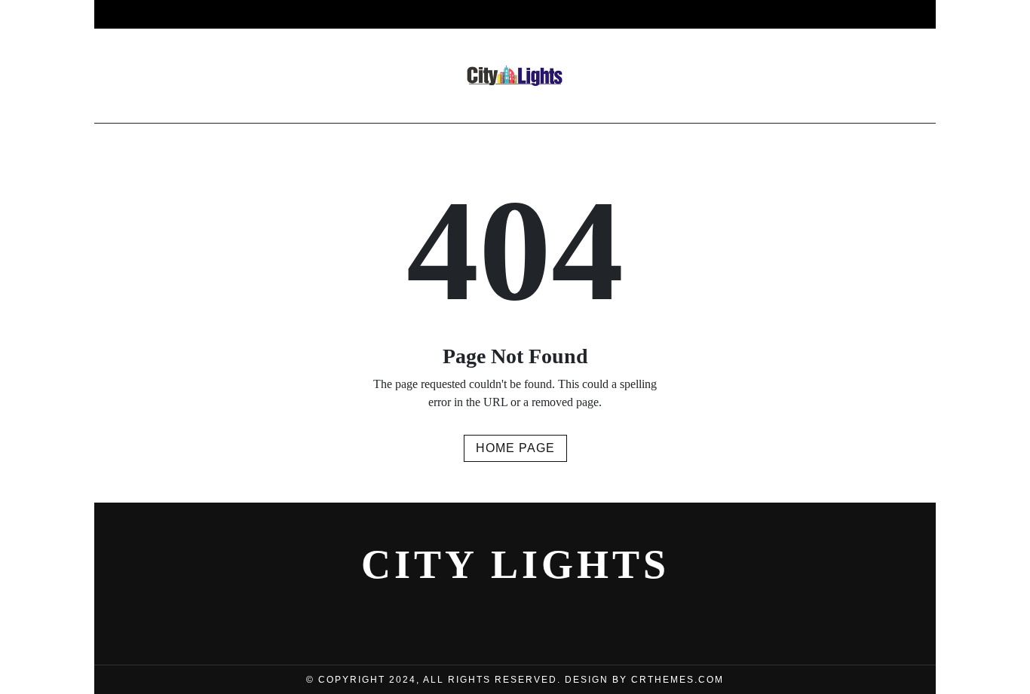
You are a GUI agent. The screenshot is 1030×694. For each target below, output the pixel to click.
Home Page (515, 448)
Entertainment (368, 14)
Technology (657, 14)
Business (266, 14)
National (560, 14)
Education (757, 14)
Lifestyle (475, 14)
